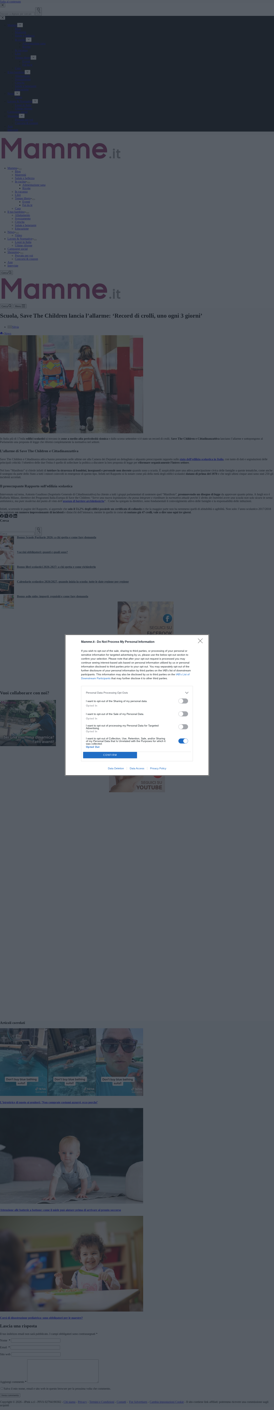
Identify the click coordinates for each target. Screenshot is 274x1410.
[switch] (183, 701)
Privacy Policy (158, 768)
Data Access (137, 768)
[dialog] (137, 705)
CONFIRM (110, 755)
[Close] (201, 642)
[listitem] (137, 693)
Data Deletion (116, 768)
